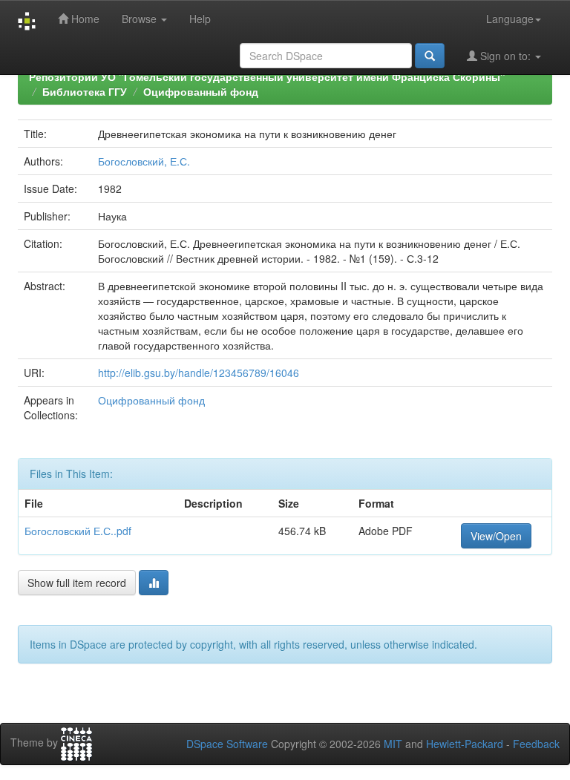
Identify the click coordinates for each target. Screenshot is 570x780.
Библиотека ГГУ (84, 91)
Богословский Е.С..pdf (77, 530)
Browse (141, 18)
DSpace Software (227, 743)
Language (510, 18)
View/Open (496, 535)
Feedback (536, 743)
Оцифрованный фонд (200, 91)
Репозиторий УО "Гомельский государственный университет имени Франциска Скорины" (267, 76)
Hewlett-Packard (464, 743)
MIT (393, 743)
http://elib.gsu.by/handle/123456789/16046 (198, 372)
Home (83, 18)
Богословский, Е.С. (144, 161)
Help (200, 18)
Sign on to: (505, 55)
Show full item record (76, 582)
